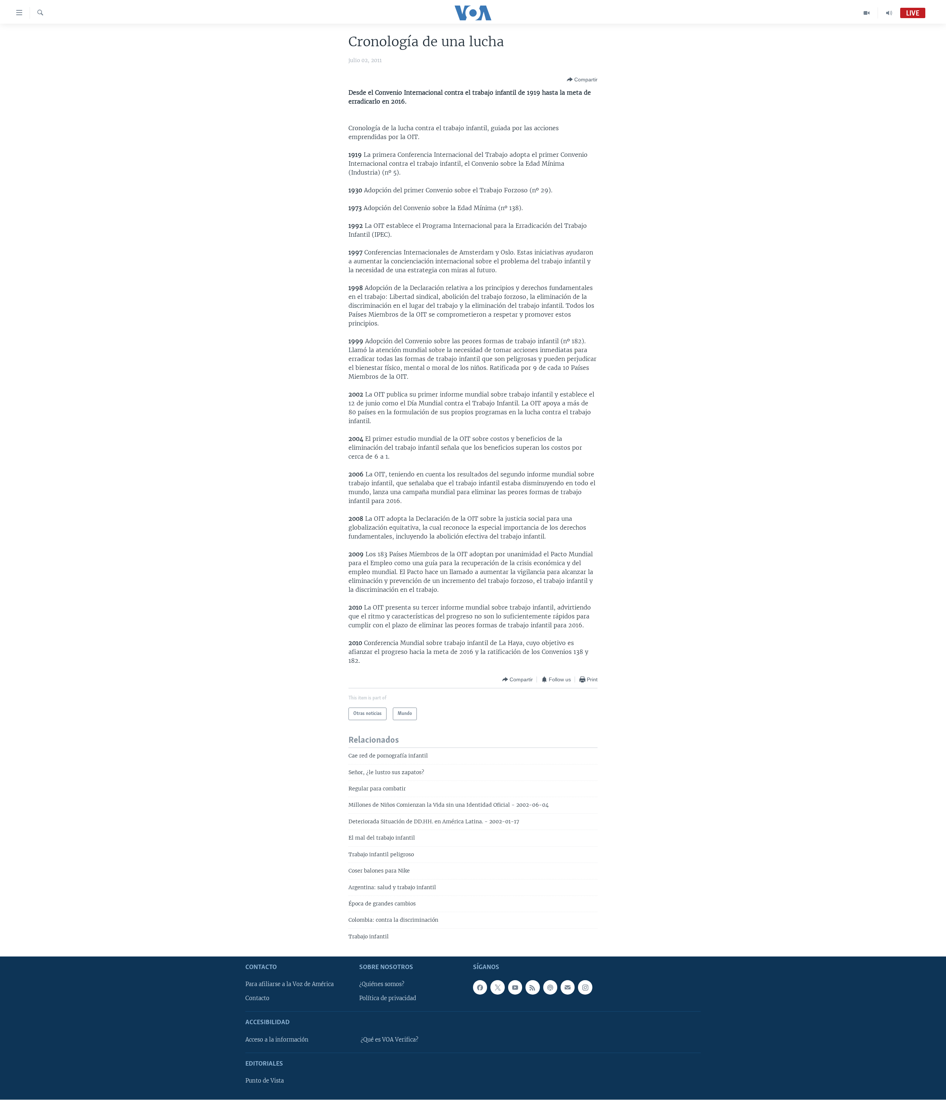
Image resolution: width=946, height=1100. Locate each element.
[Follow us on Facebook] (480, 988)
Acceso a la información (277, 1039)
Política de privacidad (387, 998)
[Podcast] (550, 988)
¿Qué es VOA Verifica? (389, 1039)
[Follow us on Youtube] (515, 988)
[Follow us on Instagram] (585, 988)
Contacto (257, 998)
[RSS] (532, 988)
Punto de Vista (264, 1081)
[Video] (866, 12)
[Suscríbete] (568, 988)
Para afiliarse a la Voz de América (289, 984)
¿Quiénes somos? (381, 984)
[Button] (582, 79)
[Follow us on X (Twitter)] (497, 988)
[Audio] (889, 12)
